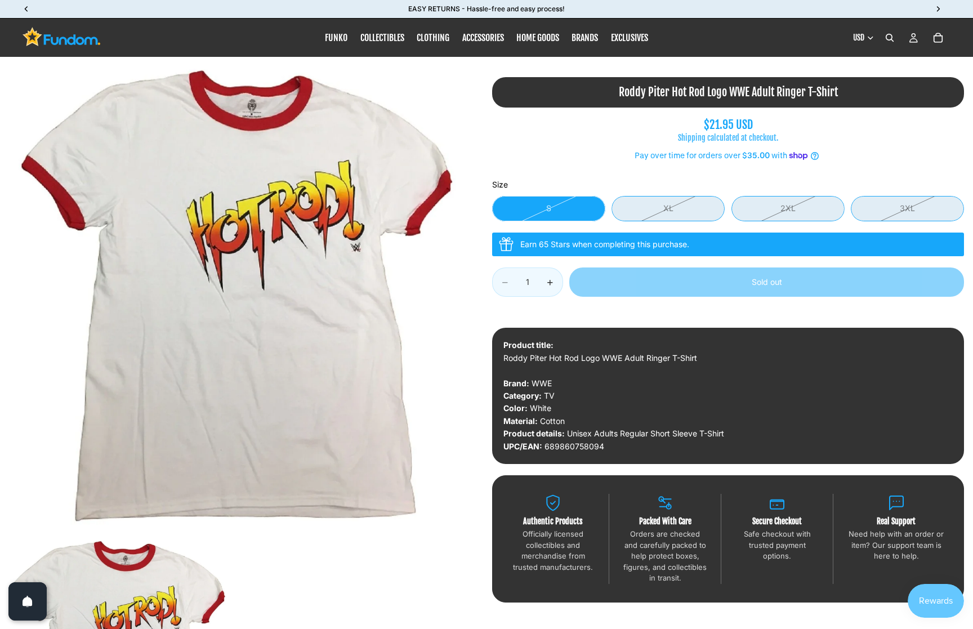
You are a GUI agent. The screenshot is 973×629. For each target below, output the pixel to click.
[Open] (27, 601)
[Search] (889, 37)
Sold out (767, 282)
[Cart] (938, 37)
